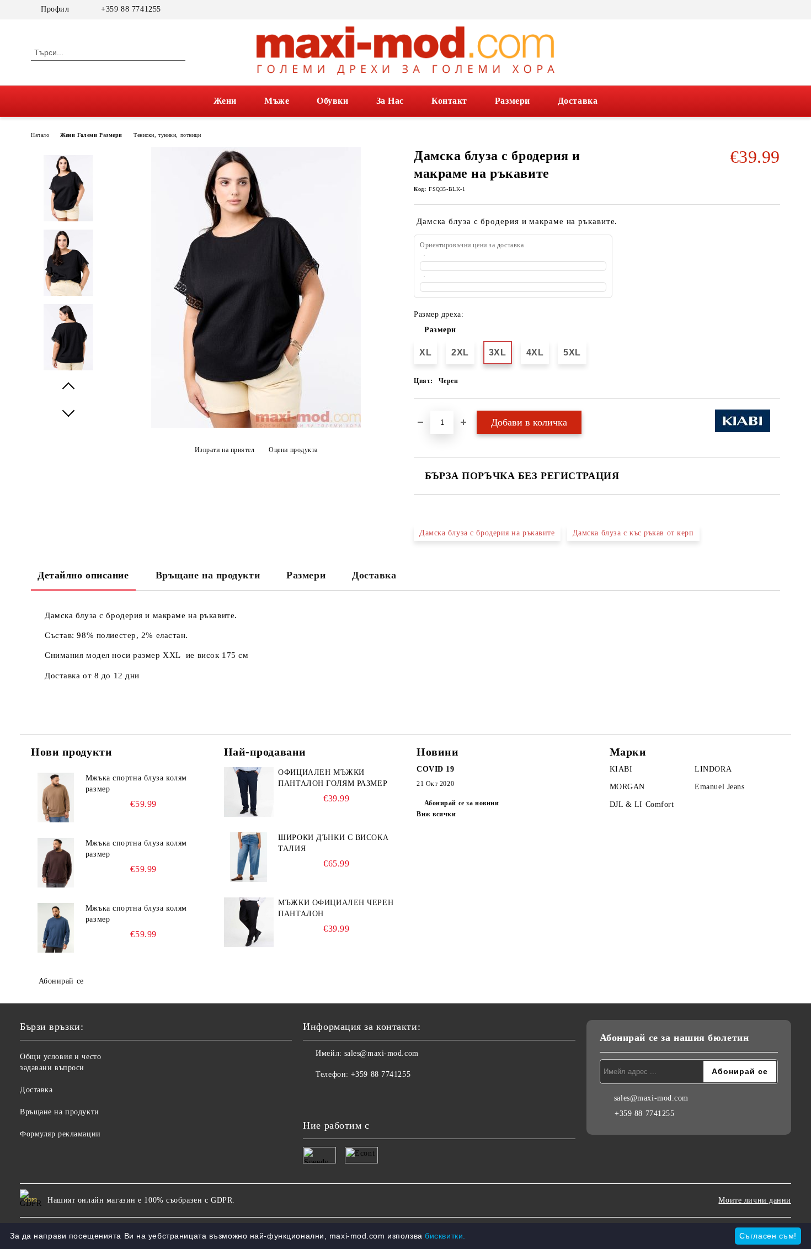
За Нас (390, 100)
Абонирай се (61, 981)
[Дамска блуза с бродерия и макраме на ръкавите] (256, 425)
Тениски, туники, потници (167, 135)
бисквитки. (445, 1235)
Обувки (332, 100)
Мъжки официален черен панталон (335, 908)
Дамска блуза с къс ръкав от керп (633, 533)
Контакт (449, 100)
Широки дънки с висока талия (333, 843)
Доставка (577, 100)
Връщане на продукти (208, 575)
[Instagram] (774, 9)
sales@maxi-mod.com (381, 1053)
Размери (512, 100)
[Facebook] (757, 9)
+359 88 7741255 (131, 9)
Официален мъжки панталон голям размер (332, 778)
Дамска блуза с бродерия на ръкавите (487, 533)
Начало (40, 135)
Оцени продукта (293, 450)
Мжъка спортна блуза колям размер (136, 783)
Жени (225, 100)
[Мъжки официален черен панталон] (249, 922)
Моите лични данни (754, 1200)
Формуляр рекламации (60, 1134)
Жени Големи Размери (91, 135)
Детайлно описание (83, 575)
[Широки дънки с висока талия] (249, 857)
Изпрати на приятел (225, 450)
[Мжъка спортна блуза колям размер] (56, 797)
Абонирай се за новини (461, 803)
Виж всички (436, 814)
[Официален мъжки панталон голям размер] (249, 792)
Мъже (276, 100)
